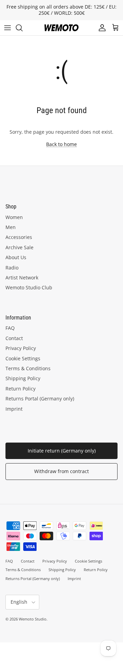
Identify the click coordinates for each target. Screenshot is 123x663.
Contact (14, 338)
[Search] (22, 27)
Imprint (14, 409)
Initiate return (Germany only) (62, 450)
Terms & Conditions (28, 368)
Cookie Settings (22, 358)
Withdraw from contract (61, 471)
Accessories (18, 237)
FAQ (10, 328)
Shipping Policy (22, 378)
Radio (11, 267)
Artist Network (21, 277)
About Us (15, 257)
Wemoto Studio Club (28, 287)
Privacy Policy (20, 348)
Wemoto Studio (32, 619)
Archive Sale (19, 247)
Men (10, 227)
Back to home (61, 144)
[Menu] (7, 27)
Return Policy (20, 388)
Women (14, 217)
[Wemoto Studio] (61, 27)
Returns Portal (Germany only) (39, 398)
